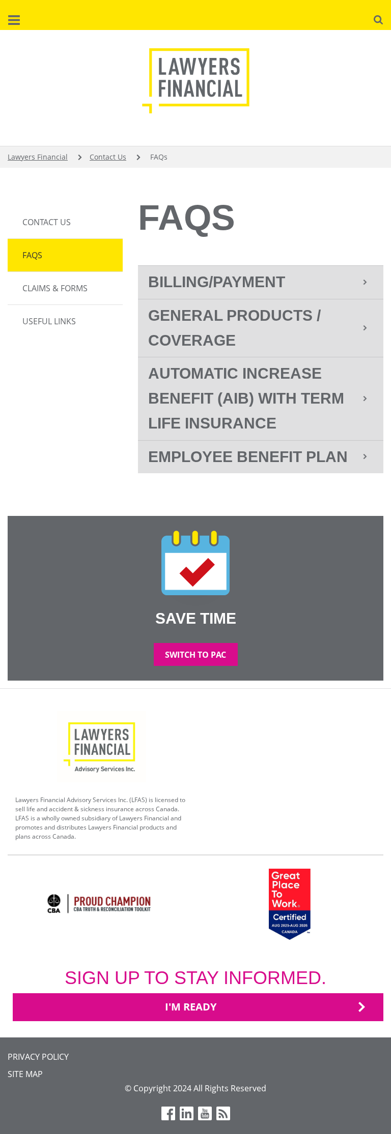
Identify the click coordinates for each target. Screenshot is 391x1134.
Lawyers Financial (38, 157)
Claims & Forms (55, 288)
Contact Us (108, 157)
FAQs (32, 255)
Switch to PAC (195, 654)
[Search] (378, 19)
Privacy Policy (38, 1056)
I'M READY (190, 1007)
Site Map (25, 1074)
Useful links (49, 321)
